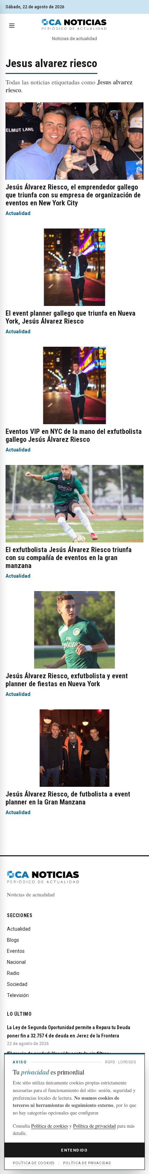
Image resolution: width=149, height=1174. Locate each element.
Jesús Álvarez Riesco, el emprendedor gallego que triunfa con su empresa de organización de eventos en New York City (73, 195)
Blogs (13, 940)
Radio (13, 973)
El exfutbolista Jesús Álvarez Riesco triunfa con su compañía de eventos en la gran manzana (69, 558)
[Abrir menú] (12, 25)
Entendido (74, 1150)
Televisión (18, 995)
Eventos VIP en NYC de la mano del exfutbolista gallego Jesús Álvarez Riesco (74, 435)
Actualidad (18, 213)
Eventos (16, 951)
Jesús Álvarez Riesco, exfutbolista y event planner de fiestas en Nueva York (67, 680)
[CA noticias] (74, 24)
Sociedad (17, 984)
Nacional (16, 962)
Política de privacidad (94, 1125)
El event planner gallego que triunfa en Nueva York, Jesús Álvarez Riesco (70, 317)
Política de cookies (49, 1125)
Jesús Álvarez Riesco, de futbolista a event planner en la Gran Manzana (68, 798)
